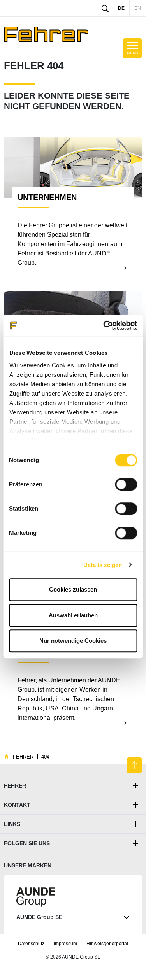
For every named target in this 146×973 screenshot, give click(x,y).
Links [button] (12, 824)
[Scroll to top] (134, 765)
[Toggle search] (105, 8)
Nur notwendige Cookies (73, 640)
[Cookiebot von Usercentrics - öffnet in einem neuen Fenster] (104, 325)
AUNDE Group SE (39, 917)
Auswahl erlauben (73, 615)
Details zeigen (102, 564)
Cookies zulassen (73, 589)
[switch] (126, 484)
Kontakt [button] (17, 805)
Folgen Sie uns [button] (27, 843)
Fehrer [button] (15, 785)
